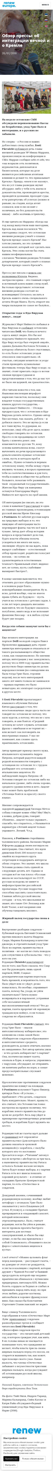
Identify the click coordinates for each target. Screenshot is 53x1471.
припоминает (18, 1319)
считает (39, 1024)
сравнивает (11, 1137)
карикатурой (22, 808)
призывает (24, 644)
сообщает (27, 327)
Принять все (11, 1458)
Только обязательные (33, 1458)
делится (19, 845)
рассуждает (33, 506)
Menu (44, 5)
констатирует (34, 962)
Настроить (10, 1465)
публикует (21, 148)
